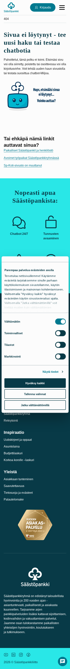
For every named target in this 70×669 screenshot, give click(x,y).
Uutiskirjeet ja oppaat (18, 439)
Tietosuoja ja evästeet (18, 492)
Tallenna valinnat (35, 394)
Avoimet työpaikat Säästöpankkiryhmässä (31, 158)
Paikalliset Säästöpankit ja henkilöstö (28, 150)
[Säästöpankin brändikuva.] (6, 654)
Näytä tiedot (50, 371)
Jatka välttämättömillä (35, 405)
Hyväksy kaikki (35, 383)
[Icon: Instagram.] (21, 654)
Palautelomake (14, 499)
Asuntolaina (12, 446)
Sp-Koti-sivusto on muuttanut (23, 165)
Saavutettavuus (14, 486)
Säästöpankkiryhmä (17, 413)
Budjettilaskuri (13, 453)
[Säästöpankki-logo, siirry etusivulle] (11, 7)
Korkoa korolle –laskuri (19, 460)
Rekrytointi (11, 420)
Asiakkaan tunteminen (18, 479)
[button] (62, 661)
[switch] (60, 333)
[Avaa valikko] (62, 7)
